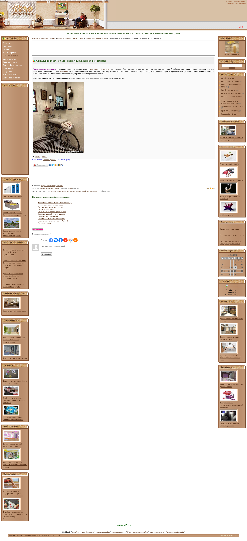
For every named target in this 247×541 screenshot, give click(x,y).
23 (235, 271)
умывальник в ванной (64, 191)
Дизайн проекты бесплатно (83, 532)
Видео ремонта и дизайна (137, 532)
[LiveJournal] (62, 165)
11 (242, 264)
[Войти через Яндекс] (65, 240)
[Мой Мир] (59, 165)
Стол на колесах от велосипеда (50, 207)
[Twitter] (53, 165)
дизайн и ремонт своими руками (29, 535)
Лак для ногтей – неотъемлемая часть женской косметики (231, 405)
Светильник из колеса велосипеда (51, 218)
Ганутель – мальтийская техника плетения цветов (13, 418)
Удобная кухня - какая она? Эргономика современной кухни (230, 357)
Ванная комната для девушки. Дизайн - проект (231, 385)
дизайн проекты (42, 2)
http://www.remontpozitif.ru (52, 186)
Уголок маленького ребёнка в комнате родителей (231, 138)
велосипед (64, 71)
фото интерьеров (74, 2)
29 (232, 274)
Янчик (69, 188)
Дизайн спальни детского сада (15, 358)
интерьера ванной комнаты (98, 69)
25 (242, 271)
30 (235, 274)
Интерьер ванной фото (232, 54)
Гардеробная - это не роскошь (232, 235)
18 (242, 268)
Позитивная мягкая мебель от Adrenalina (54, 221)
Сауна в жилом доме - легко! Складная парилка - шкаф (231, 242)
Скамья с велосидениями (48, 216)
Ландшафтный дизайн (230, 114)
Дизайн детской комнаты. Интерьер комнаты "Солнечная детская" (15, 464)
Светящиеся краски (45, 223)
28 (229, 274)
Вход (106, 2)
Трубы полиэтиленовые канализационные (229, 424)
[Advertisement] (15, 131)
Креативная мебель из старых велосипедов (55, 202)
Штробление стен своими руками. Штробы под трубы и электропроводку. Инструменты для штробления (15, 515)
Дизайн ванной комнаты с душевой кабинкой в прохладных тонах (13, 276)
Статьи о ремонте (157, 532)
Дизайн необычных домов (95, 38)
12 (222, 268)
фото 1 (37, 156)
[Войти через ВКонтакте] (56, 240)
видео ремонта (61, 2)
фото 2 (44, 156)
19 (222, 271)
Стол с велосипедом (46, 209)
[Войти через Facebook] (60, 240)
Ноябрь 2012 (232, 255)
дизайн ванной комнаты (90, 191)
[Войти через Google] (70, 240)
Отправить (46, 254)
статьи (52, 2)
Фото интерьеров (118, 532)
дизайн (53, 191)
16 (235, 268)
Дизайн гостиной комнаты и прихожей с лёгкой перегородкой (14, 252)
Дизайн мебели (227, 78)
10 (239, 264)
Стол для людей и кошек (229, 164)
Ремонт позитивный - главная (43, 38)
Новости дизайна (103, 532)
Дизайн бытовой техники (231, 93)
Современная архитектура (232, 106)
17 (239, 268)
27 (225, 274)
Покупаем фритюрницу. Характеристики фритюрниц (14, 213)
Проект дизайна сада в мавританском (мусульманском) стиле (12, 233)
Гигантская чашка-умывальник (50, 205)
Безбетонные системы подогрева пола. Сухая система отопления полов (13, 493)
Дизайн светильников (230, 82)
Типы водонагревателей (12, 196)
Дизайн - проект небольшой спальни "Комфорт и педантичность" (14, 339)
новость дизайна (49, 160)
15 (232, 268)
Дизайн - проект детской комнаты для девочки (12, 445)
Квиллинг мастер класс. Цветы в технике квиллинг (15, 382)
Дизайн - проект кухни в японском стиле (229, 338)
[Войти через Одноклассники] (75, 240)
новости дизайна (87, 2)
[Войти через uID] (51, 240)
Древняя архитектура (230, 111)
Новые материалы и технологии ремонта (229, 102)
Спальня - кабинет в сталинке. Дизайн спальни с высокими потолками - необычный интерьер (14, 263)
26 (222, 274)
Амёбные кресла (226, 215)
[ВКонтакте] (50, 165)
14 (229, 268)
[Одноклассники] (56, 165)
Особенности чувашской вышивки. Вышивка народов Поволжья (14, 400)
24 (239, 271)
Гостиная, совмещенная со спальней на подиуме (13, 285)
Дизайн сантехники (229, 90)
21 (229, 271)
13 (225, 268)
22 (232, 271)
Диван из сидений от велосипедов (51, 214)
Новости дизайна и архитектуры (70, 38)
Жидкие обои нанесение (229, 229)
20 (225, 271)
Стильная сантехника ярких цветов (52, 212)
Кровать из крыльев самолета (231, 180)
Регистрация (98, 2)
